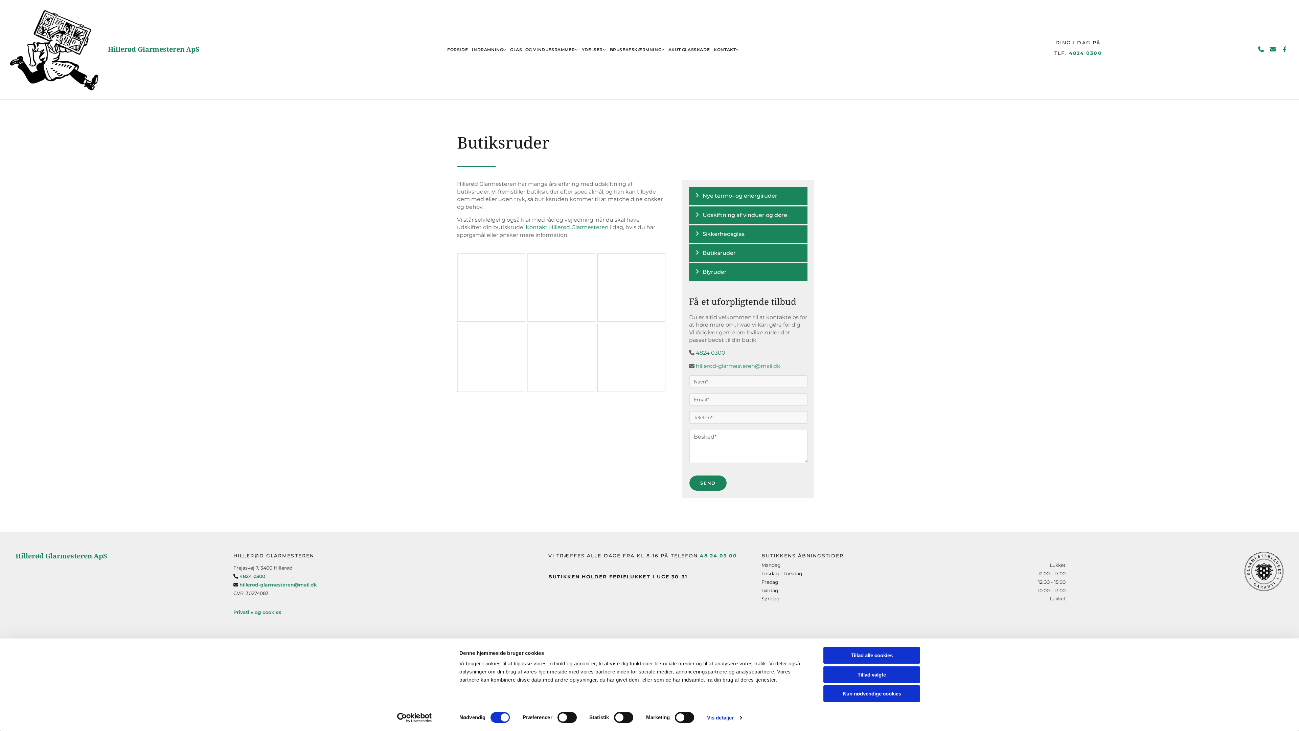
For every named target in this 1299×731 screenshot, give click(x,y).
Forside (457, 49)
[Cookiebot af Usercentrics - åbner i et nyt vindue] (414, 718)
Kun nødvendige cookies (872, 693)
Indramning (487, 49)
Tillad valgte (872, 675)
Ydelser (592, 49)
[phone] (1261, 50)
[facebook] (1285, 50)
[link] (489, 50)
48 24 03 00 (718, 556)
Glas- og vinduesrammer (542, 49)
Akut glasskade (689, 49)
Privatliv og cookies (257, 612)
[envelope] (1273, 50)
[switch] (567, 717)
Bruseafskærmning (636, 49)
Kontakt (725, 49)
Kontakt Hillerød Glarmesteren (567, 227)
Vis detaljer (720, 718)
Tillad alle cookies (872, 655)
